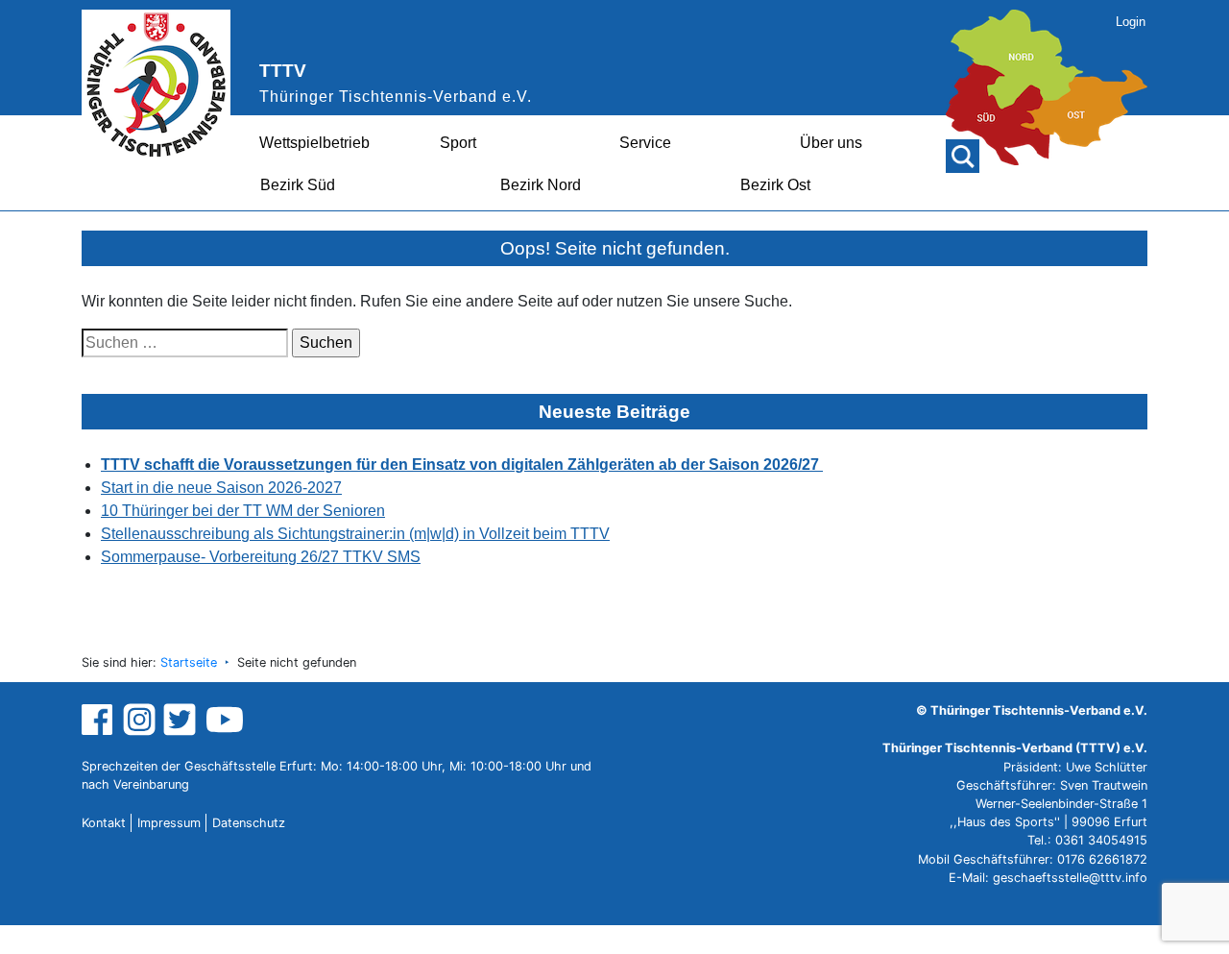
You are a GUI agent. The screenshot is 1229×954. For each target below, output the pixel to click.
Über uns (831, 143)
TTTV (282, 71)
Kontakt (104, 823)
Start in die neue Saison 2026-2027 (221, 487)
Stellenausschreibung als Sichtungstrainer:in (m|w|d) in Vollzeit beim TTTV (355, 534)
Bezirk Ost (775, 185)
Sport (458, 143)
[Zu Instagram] (139, 719)
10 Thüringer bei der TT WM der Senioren (243, 510)
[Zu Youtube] (224, 719)
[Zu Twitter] (182, 719)
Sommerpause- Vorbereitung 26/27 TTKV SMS (261, 557)
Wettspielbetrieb (314, 143)
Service (645, 143)
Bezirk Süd (297, 185)
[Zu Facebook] (99, 719)
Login (1130, 21)
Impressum (169, 823)
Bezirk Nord (540, 185)
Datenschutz (248, 823)
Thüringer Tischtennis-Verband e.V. (395, 96)
